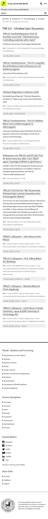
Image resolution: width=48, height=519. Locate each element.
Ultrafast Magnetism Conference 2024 (21, 91)
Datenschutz (8, 420)
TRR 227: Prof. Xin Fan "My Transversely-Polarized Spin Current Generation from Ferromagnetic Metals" (22, 193)
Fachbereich (16, 19)
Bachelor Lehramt (10, 363)
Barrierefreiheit (9, 424)
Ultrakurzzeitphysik (10, 388)
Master (6, 366)
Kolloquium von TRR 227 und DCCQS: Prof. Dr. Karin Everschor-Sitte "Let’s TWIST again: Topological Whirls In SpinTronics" (23, 158)
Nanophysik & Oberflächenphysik (15, 384)
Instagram (9, 442)
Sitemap (7, 428)
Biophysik (7, 377)
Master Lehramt (9, 370)
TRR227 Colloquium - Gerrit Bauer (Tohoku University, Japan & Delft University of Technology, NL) (23, 311)
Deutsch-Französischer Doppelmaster (17, 373)
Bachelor (7, 359)
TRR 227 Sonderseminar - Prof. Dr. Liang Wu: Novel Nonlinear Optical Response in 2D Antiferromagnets (24, 66)
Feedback (7, 480)
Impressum (8, 417)
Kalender (41, 19)
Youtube (8, 453)
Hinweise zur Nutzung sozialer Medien (13, 465)
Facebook (8, 445)
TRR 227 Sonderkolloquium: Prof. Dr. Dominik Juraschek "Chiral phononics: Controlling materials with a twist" (21, 36)
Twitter (7, 449)
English (6, 484)
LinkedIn (8, 456)
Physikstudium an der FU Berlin (15, 355)
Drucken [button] (7, 476)
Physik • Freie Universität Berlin (15, 9)
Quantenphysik (9, 381)
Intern (6, 409)
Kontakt (7, 413)
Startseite (5, 19)
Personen (7, 406)
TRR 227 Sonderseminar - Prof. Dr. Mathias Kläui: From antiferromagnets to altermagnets (23, 123)
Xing (6, 460)
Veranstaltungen (29, 19)
